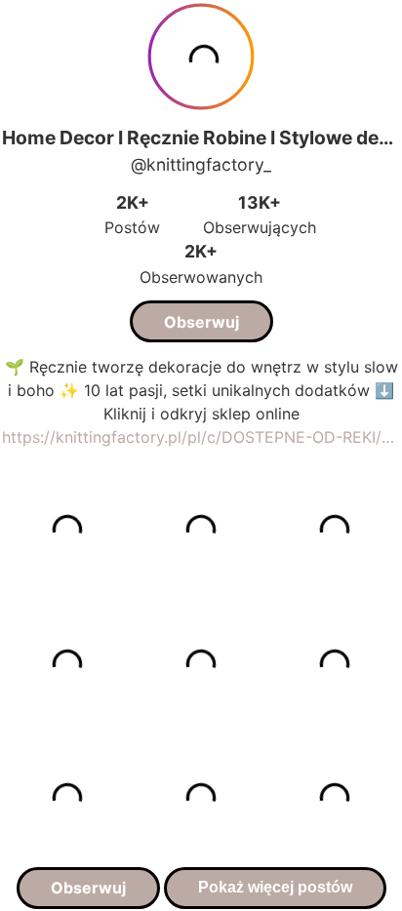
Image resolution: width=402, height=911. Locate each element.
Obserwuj (201, 322)
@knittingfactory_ (201, 164)
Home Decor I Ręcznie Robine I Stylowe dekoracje (201, 137)
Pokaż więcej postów (275, 887)
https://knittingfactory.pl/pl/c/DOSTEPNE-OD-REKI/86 (201, 437)
